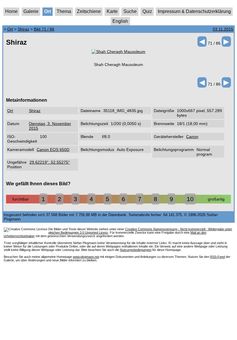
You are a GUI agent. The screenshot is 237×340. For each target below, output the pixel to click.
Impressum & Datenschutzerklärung (194, 11)
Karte (112, 11)
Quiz (147, 11)
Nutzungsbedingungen (135, 250)
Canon (192, 136)
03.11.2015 (223, 29)
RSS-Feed (217, 256)
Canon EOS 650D (53, 149)
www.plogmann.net (86, 256)
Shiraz (23, 29)
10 (190, 199)
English (120, 21)
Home (11, 11)
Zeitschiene (89, 11)
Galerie (30, 11)
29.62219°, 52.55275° (49, 162)
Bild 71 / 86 (44, 29)
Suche (130, 11)
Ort (47, 11)
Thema (64, 11)
